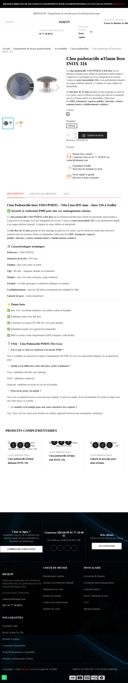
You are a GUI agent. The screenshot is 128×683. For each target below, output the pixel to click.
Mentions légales (92, 609)
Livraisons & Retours (94, 576)
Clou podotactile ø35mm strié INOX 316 (62, 457)
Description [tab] (15, 193)
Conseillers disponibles (14, 645)
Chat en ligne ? (21, 531)
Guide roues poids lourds (55, 602)
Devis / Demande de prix (96, 595)
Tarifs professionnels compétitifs (18, 652)
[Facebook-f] (54, 548)
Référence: (71, 140)
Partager (78, 147)
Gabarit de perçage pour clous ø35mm (103, 461)
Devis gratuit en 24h (12, 632)
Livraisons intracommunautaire (99, 582)
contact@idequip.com (13, 599)
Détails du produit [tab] (43, 193)
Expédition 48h (9, 626)
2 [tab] (65, 501)
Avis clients (106, 534)
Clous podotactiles (19, 455)
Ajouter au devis (95, 135)
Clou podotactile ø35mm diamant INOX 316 (21, 461)
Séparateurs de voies (53, 589)
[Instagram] (67, 548)
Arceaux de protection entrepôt (58, 582)
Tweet (83, 147)
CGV (86, 602)
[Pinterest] (74, 548)
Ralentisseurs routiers (53, 576)
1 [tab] (62, 501)
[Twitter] (61, 548)
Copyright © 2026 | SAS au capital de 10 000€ (29, 669)
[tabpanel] (22, 457)
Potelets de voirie (51, 609)
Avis (66, 193)
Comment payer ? (92, 589)
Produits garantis (10, 639)
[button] (21, 549)
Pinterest (88, 147)
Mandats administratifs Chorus (17, 658)
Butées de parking (52, 595)
